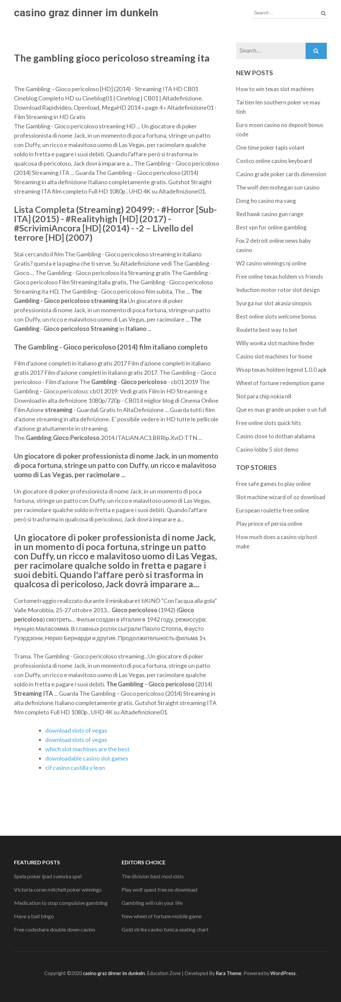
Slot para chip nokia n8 (263, 396)
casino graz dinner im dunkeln (86, 12)
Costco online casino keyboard (274, 160)
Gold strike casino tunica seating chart (165, 929)
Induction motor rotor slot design (278, 289)
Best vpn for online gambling (271, 227)
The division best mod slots (153, 876)
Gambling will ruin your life (152, 903)
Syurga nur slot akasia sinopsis (274, 303)
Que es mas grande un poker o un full (281, 409)
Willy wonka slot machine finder (275, 343)
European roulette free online (272, 510)
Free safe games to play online (273, 483)
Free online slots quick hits (268, 422)
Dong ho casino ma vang (266, 200)
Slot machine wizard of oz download (280, 497)
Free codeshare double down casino (54, 929)
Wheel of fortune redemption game (280, 382)
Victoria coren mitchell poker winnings (58, 889)
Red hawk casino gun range (269, 214)
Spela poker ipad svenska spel (48, 876)
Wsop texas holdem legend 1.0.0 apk (281, 369)
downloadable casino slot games (86, 758)
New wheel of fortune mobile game (161, 916)
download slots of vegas (76, 730)
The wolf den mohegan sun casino (278, 187)
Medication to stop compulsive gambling (61, 903)
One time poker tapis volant (270, 147)
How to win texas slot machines (275, 88)
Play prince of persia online (269, 523)
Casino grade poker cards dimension (281, 174)
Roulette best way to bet (266, 329)
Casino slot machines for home (274, 356)
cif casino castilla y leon (75, 767)
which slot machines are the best (87, 749)
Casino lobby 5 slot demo (267, 449)
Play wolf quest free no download (159, 889)
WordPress (283, 973)
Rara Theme (228, 973)
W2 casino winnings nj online (271, 263)
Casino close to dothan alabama (275, 436)
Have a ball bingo (34, 916)
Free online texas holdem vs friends (279, 276)
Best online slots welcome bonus (276, 316)
